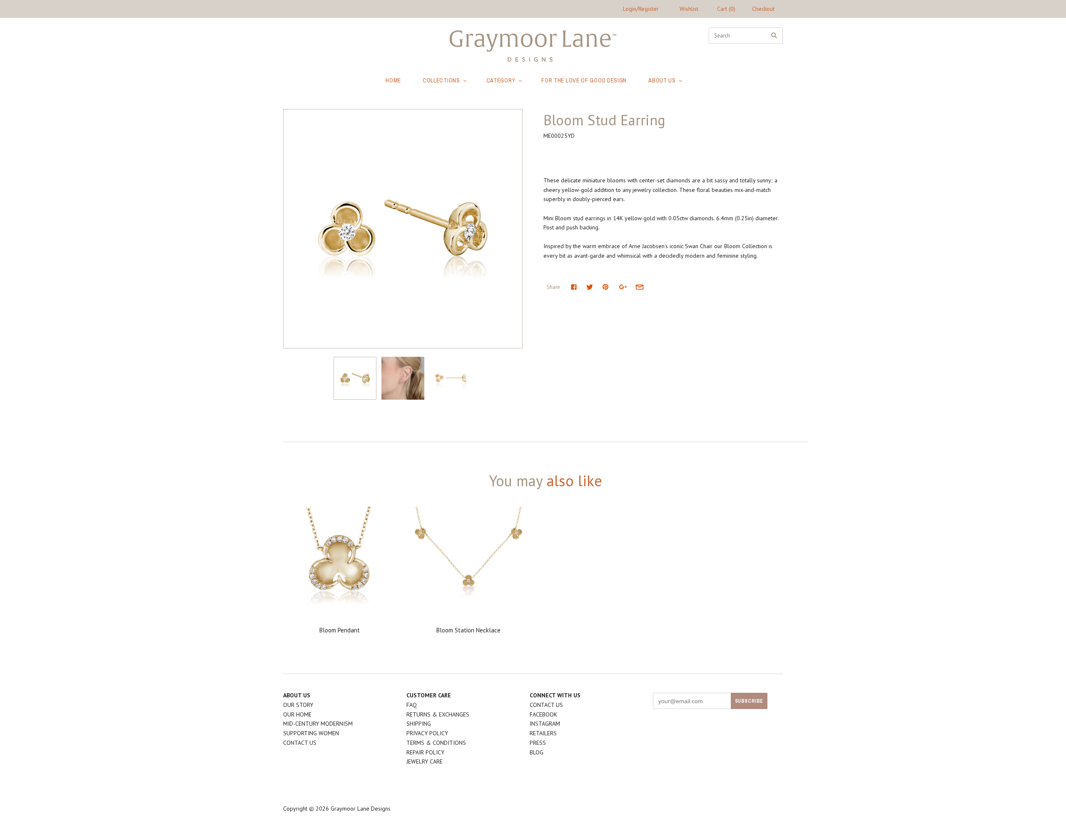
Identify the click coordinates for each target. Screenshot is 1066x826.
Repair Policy (425, 752)
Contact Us (299, 742)
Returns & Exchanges (437, 714)
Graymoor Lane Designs (361, 808)
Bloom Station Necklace (468, 630)
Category (501, 80)
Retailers (543, 733)
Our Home (297, 714)
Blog (536, 752)
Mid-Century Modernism (318, 723)
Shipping (418, 723)
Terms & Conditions (436, 742)
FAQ (411, 705)
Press (538, 742)
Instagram (545, 723)
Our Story (298, 705)
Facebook (543, 714)
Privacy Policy (427, 733)
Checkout (763, 8)
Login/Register (641, 8)
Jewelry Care (424, 761)
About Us (662, 80)
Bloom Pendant (339, 630)
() (726, 8)
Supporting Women (311, 733)
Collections (441, 80)
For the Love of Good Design (584, 80)
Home (393, 80)
